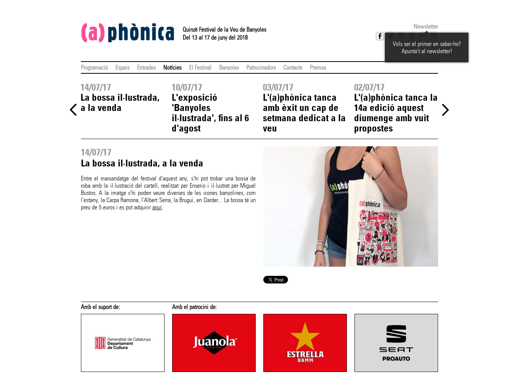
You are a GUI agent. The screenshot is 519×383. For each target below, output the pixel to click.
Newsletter (426, 26)
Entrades (146, 67)
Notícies (172, 67)
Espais (123, 67)
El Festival (200, 67)
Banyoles (229, 67)
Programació (94, 67)
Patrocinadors (261, 67)
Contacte (292, 67)
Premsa (318, 67)
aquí (157, 207)
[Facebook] (380, 36)
